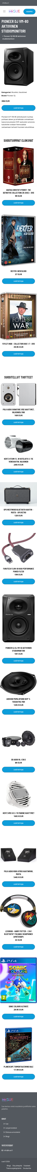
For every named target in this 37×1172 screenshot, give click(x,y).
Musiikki (15, 92)
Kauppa (29, 12)
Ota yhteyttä (17, 1166)
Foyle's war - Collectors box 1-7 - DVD (18, 343)
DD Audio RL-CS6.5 (18, 759)
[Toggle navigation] (4, 11)
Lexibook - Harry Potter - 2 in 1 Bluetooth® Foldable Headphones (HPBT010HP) (18, 934)
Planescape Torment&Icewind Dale (18, 1066)
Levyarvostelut (11, 1128)
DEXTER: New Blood (18, 271)
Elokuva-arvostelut (12, 1132)
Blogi (7, 1136)
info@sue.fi (5, 3)
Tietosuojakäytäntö (13, 1168)
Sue (6, 1124)
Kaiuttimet (23, 92)
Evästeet (27, 1166)
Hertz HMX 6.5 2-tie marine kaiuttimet (18, 813)
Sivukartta (27, 1168)
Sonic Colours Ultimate (18, 1006)
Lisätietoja (18, 108)
